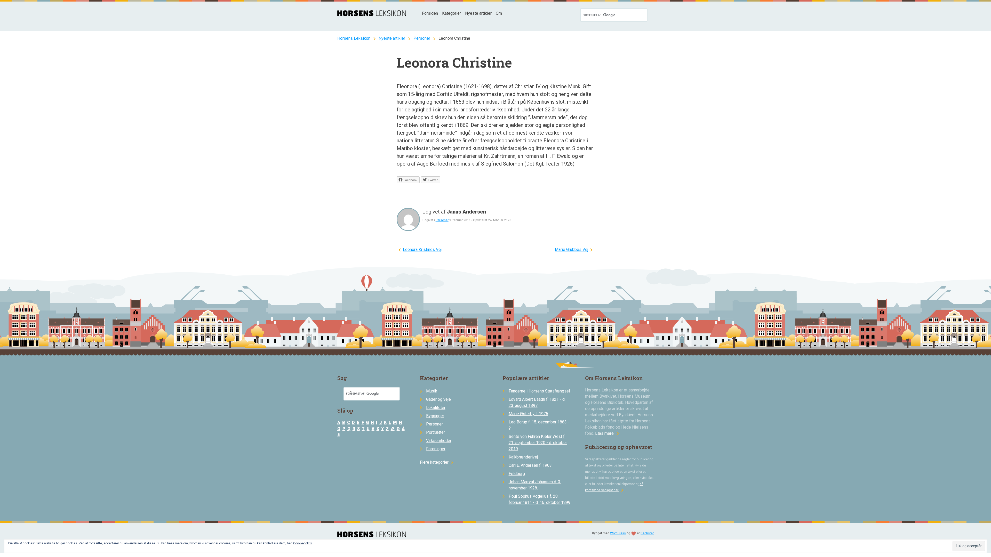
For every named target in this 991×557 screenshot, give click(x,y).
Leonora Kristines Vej (422, 249)
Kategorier (451, 13)
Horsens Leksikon (353, 38)
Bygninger (435, 415)
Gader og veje (438, 399)
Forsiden (430, 13)
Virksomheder (438, 440)
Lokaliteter (435, 407)
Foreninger (435, 448)
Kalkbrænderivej (523, 457)
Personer (421, 38)
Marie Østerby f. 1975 (528, 413)
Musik (431, 391)
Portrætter (435, 432)
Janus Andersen (466, 212)
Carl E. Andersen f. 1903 (530, 465)
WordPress (618, 533)
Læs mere (608, 433)
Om (499, 13)
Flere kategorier (437, 462)
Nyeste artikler (478, 13)
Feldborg (517, 473)
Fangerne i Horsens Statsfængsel (539, 391)
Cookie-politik (302, 543)
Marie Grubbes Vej (571, 249)
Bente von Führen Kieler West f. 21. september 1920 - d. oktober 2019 (538, 442)
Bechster (647, 533)
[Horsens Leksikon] (371, 14)
